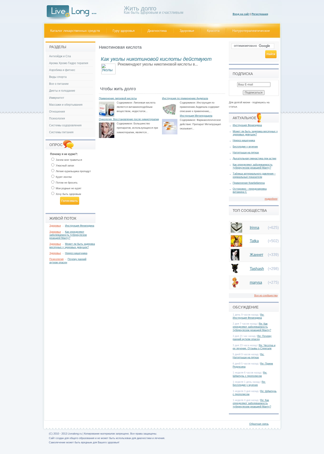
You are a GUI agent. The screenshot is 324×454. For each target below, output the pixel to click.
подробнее (271, 198)
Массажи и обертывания (66, 104)
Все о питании (59, 83)
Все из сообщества (266, 295)
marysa (256, 282)
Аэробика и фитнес (62, 70)
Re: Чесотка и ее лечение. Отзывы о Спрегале (254, 347)
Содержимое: (125, 102)
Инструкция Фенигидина (79, 225)
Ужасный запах (64, 165)
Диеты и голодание (62, 90)
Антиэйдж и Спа (60, 56)
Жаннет (256, 255)
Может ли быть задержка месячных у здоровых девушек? (72, 245)
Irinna (254, 228)
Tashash (257, 269)
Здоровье (187, 31)
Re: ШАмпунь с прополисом (250, 374)
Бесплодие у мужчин (245, 146)
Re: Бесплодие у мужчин (249, 383)
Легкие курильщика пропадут (73, 171)
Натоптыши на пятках (246, 152)
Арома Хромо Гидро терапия (68, 63)
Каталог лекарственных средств (75, 31)
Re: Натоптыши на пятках (248, 356)
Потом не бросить (66, 182)
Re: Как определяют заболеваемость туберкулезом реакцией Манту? (252, 326)
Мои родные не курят (68, 188)
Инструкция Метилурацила (196, 115)
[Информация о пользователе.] (236, 231)
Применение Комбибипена (249, 182)
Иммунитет (56, 97)
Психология (57, 118)
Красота (213, 31)
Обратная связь (259, 423)
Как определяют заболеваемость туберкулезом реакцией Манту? (68, 234)
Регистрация (260, 14)
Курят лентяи (63, 176)
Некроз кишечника (76, 253)
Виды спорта (58, 77)
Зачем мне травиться (68, 159)
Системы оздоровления (65, 125)
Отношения (57, 111)
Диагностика (157, 31)
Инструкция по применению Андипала (185, 98)
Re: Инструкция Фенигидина (248, 316)
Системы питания (61, 132)
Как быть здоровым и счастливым (153, 10)
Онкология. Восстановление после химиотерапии (129, 119)
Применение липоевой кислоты (118, 98)
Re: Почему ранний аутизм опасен (252, 337)
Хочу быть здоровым (68, 194)
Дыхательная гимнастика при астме (254, 158)
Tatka (254, 241)
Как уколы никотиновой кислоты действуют (156, 59)
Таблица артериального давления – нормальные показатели (254, 175)
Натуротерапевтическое (251, 31)
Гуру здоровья (124, 31)
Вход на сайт (241, 14)
